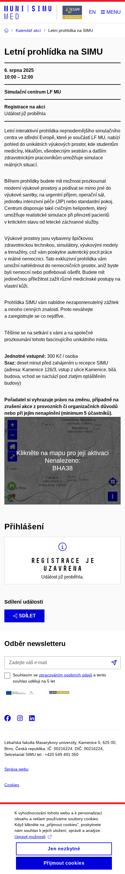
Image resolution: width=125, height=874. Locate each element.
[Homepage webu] (43, 12)
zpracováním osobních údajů (65, 675)
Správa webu (16, 769)
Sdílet (27, 615)
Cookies (11, 785)
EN (92, 12)
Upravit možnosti (30, 836)
